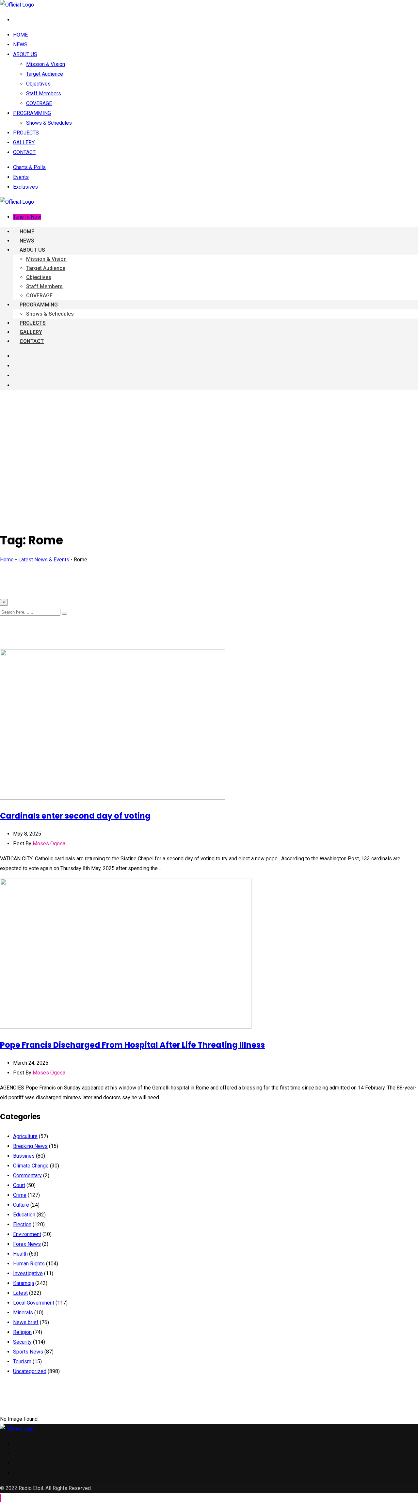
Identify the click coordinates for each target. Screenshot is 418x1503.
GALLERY (24, 142)
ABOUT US (25, 54)
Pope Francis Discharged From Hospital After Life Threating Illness (132, 1045)
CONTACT (24, 152)
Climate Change (31, 1166)
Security (22, 1342)
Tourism (22, 1361)
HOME (20, 35)
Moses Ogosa (49, 843)
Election (22, 1224)
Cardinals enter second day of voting (75, 815)
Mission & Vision (45, 64)
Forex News (27, 1244)
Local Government (33, 1303)
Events (21, 177)
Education (24, 1215)
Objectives (38, 84)
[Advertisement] (209, 441)
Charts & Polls (29, 167)
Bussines (24, 1156)
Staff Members (43, 93)
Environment (27, 1234)
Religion (22, 1332)
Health (20, 1254)
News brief (26, 1322)
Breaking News (30, 1146)
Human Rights (29, 1263)
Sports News (28, 1352)
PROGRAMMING (32, 113)
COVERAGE (39, 103)
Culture (21, 1205)
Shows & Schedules (49, 123)
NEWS (20, 44)
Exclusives (25, 187)
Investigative (28, 1273)
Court (19, 1185)
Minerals (23, 1312)
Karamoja (23, 1283)
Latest (20, 1293)
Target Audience (44, 74)
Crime (19, 1195)
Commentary (27, 1175)
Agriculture (25, 1136)
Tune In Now (27, 217)
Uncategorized (29, 1371)
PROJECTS (26, 133)
